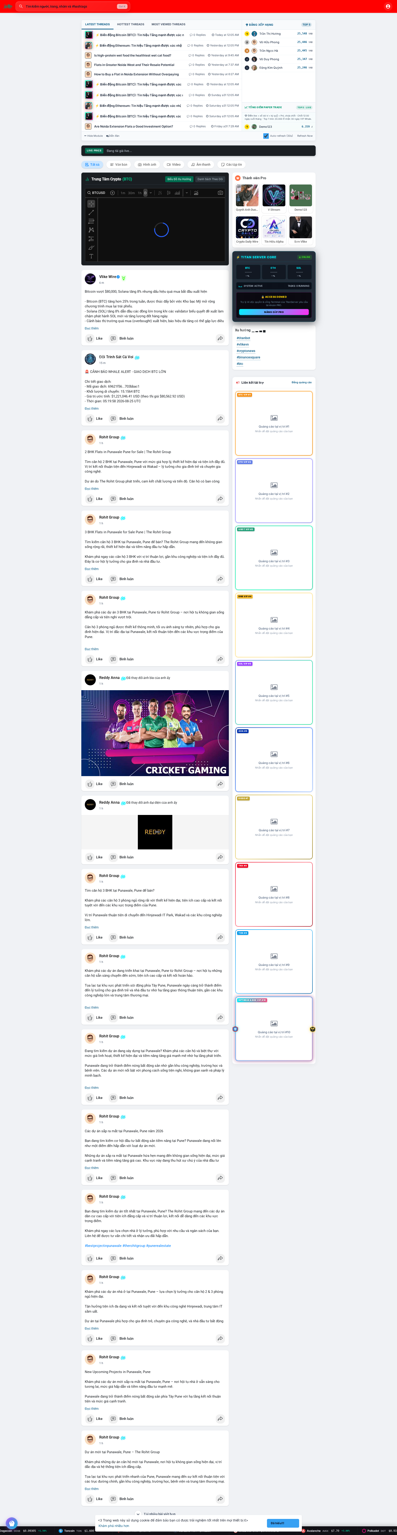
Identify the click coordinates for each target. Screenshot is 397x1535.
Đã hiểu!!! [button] (277, 1523)
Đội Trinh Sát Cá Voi (116, 357)
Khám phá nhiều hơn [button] (114, 1526)
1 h (101, 443)
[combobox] (73, 6)
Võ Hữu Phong (269, 42)
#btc (240, 364)
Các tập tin (234, 164)
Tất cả (94, 164)
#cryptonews (246, 351)
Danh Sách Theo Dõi (210, 179)
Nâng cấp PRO (274, 312)
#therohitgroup (133, 1246)
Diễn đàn (114, 135)
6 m (101, 282)
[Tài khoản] (388, 6)
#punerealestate (158, 1246)
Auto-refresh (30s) (281, 135)
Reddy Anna (109, 678)
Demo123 (265, 126)
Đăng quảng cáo (302, 382)
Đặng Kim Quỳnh (271, 67)
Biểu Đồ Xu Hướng (179, 179)
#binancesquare (248, 357)
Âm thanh (203, 164)
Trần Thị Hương (270, 33)
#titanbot (243, 338)
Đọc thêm (92, 328)
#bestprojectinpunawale (103, 1246)
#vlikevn (243, 344)
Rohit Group (109, 437)
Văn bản (121, 164)
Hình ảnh (149, 164)
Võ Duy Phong (269, 59)
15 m (102, 363)
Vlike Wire (107, 277)
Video (176, 164)
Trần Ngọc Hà (268, 50)
